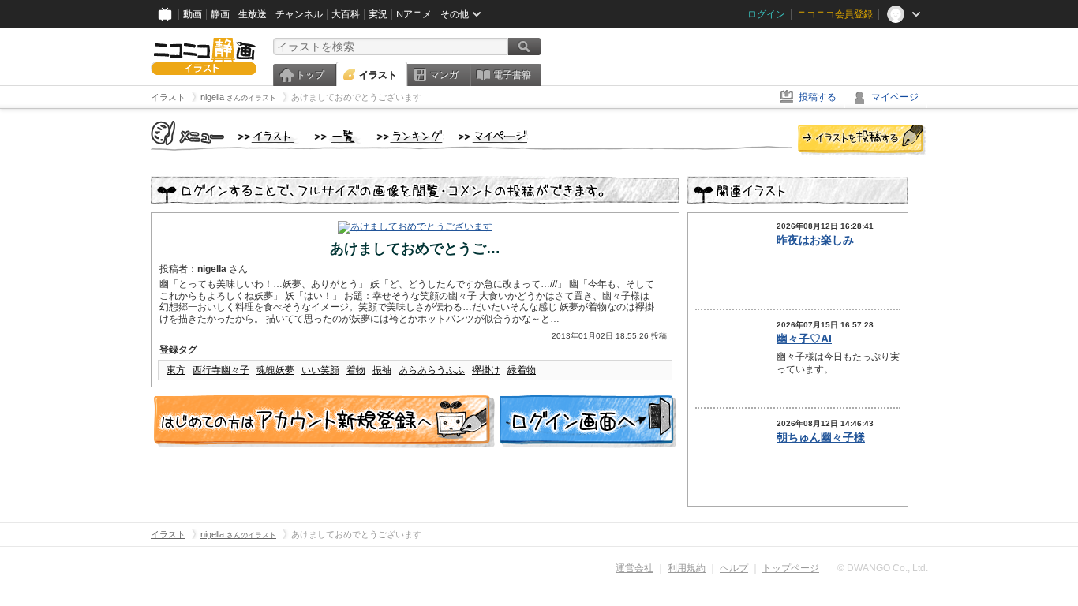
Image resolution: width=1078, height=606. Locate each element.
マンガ (444, 74)
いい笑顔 (320, 370)
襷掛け (486, 370)
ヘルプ (734, 568)
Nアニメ (414, 14)
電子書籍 (512, 74)
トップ (310, 74)
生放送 (252, 14)
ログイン (766, 14)
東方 (176, 370)
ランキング (410, 137)
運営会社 (634, 568)
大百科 (345, 14)
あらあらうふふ (432, 370)
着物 (355, 370)
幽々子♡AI (804, 338)
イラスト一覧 (337, 137)
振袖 (381, 370)
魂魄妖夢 (275, 370)
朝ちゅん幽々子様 (821, 437)
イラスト (378, 74)
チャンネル (299, 14)
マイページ (895, 97)
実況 (378, 14)
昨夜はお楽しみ (815, 240)
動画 (192, 14)
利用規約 (687, 568)
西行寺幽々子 (221, 370)
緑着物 (521, 370)
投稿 (862, 140)
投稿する (818, 97)
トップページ (790, 568)
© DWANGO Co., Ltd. (882, 568)
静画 (220, 14)
